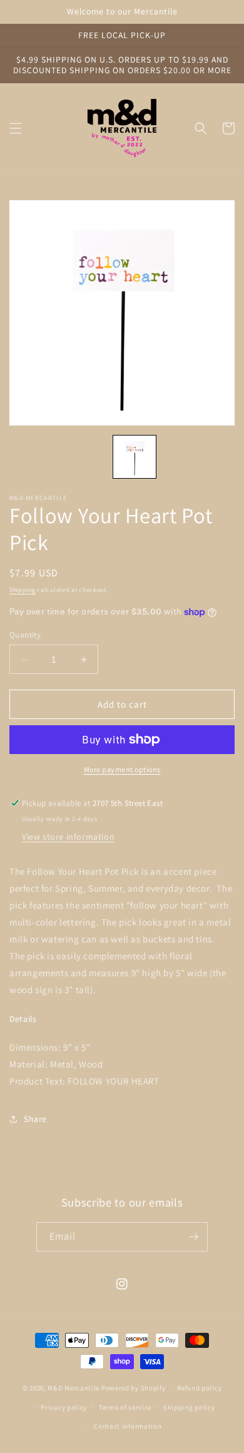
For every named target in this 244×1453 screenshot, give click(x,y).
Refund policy (199, 1388)
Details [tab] (23, 1019)
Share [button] (35, 1118)
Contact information (127, 1426)
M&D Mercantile (73, 1388)
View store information (68, 836)
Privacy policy (64, 1407)
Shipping (22, 590)
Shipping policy (189, 1407)
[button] (15, 128)
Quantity (25, 635)
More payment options (122, 769)
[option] (122, 313)
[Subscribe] (193, 1237)
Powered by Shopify (133, 1388)
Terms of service (125, 1407)
